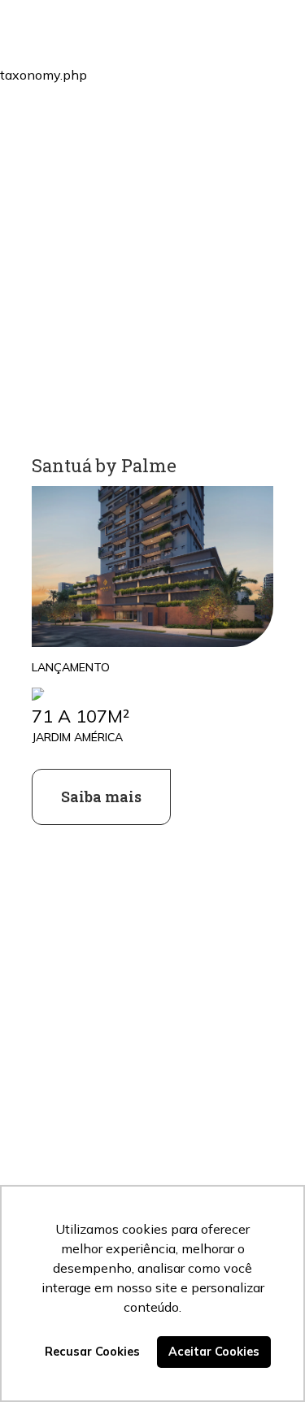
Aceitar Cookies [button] (213, 1351)
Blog (132, 116)
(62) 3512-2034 (70, 1123)
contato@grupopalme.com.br (114, 1147)
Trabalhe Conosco (177, 172)
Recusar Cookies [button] (92, 1351)
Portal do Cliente (174, 60)
